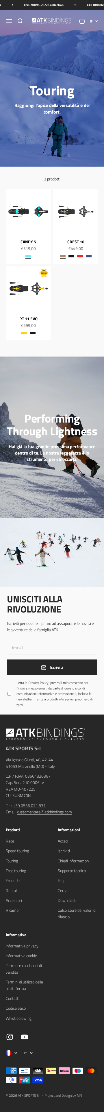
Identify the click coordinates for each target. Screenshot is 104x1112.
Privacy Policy (43, 1055)
